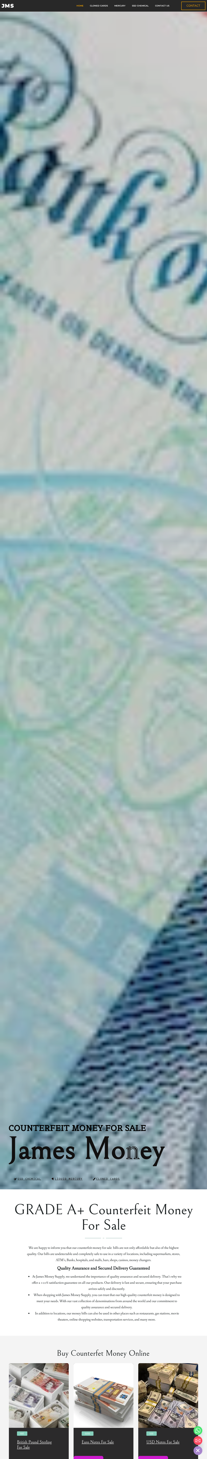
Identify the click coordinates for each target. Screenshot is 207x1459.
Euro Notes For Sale (98, 1442)
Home (79, 6)
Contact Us (162, 6)
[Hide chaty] (198, 1450)
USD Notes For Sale (163, 1442)
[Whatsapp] (198, 1430)
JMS (8, 6)
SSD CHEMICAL (140, 6)
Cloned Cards (99, 6)
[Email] (198, 1440)
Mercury (119, 6)
